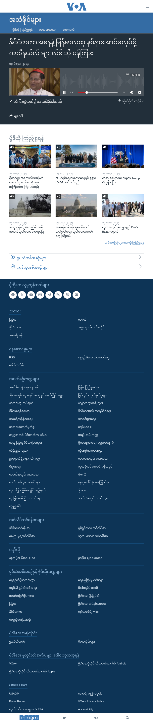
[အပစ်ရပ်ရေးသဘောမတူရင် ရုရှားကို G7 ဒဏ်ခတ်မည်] (76, 156)
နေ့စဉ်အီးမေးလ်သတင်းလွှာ (94, 357)
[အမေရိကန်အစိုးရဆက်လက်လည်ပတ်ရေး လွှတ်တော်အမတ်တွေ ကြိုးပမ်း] (76, 205)
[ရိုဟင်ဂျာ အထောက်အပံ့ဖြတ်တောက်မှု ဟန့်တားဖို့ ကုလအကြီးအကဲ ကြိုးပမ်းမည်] (30, 156)
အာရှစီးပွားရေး (87, 419)
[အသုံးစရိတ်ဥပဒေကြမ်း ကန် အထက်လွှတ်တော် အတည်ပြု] (30, 205)
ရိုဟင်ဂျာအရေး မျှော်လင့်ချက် (96, 442)
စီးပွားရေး (15, 466)
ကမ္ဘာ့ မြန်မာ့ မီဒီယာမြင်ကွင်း (25, 442)
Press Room (17, 701)
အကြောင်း (69, 29)
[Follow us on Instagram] (40, 295)
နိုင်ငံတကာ (15, 327)
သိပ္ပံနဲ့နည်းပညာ (18, 450)
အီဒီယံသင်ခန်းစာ (19, 528)
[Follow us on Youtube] (31, 295)
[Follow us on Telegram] (49, 295)
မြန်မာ (12, 319)
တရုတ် (82, 319)
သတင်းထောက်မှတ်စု (21, 427)
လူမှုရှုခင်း (15, 506)
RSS (12, 357)
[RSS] (58, 295)
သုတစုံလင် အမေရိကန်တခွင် (95, 466)
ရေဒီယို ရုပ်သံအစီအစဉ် (23, 587)
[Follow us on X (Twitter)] (22, 295)
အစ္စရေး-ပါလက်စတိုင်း (91, 327)
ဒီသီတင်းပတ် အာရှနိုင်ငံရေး (94, 411)
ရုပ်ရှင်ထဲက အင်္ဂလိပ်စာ (92, 528)
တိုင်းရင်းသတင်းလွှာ (90, 450)
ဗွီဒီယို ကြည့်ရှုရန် (22, 29)
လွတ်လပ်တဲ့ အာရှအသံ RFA (26, 709)
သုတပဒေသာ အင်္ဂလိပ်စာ (93, 536)
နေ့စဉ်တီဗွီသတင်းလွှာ (22, 580)
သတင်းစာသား (48, 29)
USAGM (14, 693)
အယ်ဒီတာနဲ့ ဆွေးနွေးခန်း (24, 387)
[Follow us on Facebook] (13, 295)
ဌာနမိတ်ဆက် (17, 641)
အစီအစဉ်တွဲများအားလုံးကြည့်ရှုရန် (124, 242)
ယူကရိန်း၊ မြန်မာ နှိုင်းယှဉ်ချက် (27, 490)
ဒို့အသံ (82, 490)
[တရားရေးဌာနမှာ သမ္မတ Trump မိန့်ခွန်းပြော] (123, 156)
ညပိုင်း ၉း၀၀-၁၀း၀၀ (90, 558)
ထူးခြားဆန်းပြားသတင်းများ (25, 498)
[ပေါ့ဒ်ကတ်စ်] (67, 295)
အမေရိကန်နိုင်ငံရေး (21, 419)
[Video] (65, 718)
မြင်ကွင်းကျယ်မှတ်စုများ (92, 395)
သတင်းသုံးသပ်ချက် (21, 403)
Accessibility (85, 709)
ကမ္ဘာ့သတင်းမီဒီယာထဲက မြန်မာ (28, 434)
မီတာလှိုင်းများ (86, 641)
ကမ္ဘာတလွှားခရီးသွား (90, 403)
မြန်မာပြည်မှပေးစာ (89, 387)
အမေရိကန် (16, 335)
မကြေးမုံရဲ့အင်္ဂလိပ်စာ (22, 536)
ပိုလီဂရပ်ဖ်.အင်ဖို (88, 587)
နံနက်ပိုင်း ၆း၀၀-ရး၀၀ (22, 558)
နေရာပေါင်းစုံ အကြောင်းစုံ (93, 482)
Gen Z (82, 474)
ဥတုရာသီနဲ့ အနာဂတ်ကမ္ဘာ (24, 458)
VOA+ (13, 663)
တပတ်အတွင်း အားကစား (24, 474)
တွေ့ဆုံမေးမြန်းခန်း (20, 619)
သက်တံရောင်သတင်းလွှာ (93, 498)
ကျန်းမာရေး (85, 427)
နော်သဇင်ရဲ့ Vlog (88, 611)
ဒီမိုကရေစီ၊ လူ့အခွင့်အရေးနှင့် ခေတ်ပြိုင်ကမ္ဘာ (36, 395)
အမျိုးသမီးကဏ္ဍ (88, 434)
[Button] (16, 117)
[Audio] (96, 718)
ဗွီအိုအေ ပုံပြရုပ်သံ (89, 595)
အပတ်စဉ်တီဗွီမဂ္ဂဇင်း (21, 595)
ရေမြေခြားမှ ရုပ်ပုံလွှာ (90, 580)
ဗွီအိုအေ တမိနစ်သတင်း (92, 603)
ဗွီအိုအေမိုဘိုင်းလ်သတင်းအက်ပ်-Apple (32, 671)
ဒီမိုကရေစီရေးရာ (19, 411)
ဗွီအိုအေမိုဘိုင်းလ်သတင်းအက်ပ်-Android (102, 663)
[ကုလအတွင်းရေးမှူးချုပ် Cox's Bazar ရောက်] (123, 205)
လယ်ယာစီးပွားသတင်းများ (25, 482)
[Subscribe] (76, 295)
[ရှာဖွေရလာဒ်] (127, 718)
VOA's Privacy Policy (91, 701)
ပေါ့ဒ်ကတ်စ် (16, 365)
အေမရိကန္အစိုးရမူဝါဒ (90, 693)
